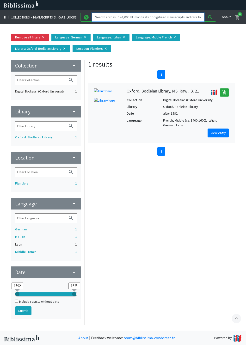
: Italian (111, 37)
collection (46, 65)
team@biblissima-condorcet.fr (149, 337)
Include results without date (39, 301)
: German (71, 37)
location (46, 157)
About (226, 17)
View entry (218, 133)
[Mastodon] (203, 5)
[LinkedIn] (187, 5)
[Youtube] (210, 5)
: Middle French (156, 37)
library (46, 111)
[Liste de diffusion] (180, 5)
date (46, 272)
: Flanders (91, 48)
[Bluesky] (195, 5)
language (46, 203)
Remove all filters (30, 37)
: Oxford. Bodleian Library (40, 48)
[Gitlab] (226, 5)
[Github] (218, 5)
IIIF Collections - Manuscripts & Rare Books (40, 17)
